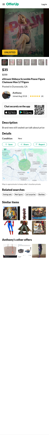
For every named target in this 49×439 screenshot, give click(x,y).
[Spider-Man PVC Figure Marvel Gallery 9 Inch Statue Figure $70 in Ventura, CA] (10, 227)
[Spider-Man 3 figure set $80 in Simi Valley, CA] (39, 213)
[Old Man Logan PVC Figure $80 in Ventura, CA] (24, 227)
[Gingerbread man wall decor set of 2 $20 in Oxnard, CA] (24, 213)
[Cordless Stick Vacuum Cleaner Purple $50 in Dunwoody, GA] (39, 251)
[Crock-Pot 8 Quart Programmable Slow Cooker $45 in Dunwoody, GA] (24, 251)
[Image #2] (12, 62)
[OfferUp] (12, 4)
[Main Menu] (3, 4)
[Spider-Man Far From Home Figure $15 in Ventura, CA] (39, 227)
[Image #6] (41, 62)
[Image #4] (27, 62)
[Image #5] (34, 62)
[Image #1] (5, 62)
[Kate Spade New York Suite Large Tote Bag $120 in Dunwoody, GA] (10, 251)
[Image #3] (19, 62)
